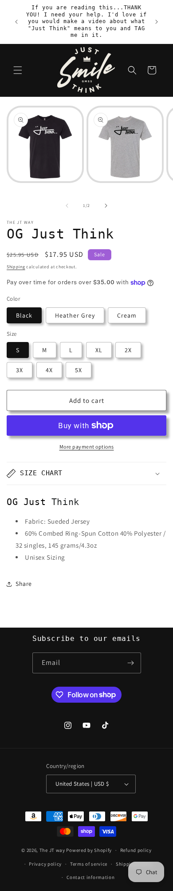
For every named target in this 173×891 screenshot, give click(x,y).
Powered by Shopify (89, 850)
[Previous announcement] (16, 22)
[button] (18, 70)
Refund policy (136, 850)
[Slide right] (106, 205)
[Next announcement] (156, 22)
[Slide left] (67, 205)
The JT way (52, 850)
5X (78, 370)
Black (24, 315)
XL (98, 350)
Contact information (90, 877)
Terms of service (88, 864)
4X (49, 370)
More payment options (86, 446)
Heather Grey (75, 315)
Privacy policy (45, 864)
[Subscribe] (131, 662)
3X (19, 370)
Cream (127, 315)
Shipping (16, 267)
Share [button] (24, 584)
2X (128, 350)
